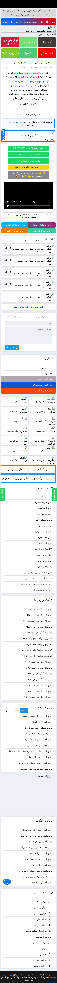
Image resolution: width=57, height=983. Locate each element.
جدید (30, 73)
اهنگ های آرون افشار (43, 913)
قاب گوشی (47, 373)
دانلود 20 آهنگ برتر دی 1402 (40, 673)
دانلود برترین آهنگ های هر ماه (15, 480)
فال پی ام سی (14, 469)
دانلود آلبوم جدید (45, 508)
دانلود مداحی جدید (44, 514)
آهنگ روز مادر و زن (44, 555)
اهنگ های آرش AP (44, 902)
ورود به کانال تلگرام (15, 225)
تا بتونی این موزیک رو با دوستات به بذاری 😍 (28, 174)
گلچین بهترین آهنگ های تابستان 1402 (36, 650)
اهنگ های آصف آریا (44, 919)
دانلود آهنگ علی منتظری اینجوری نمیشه (31, 261)
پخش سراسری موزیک (42, 590)
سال (8, 710)
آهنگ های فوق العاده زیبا (10, 42)
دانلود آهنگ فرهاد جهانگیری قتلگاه (37, 734)
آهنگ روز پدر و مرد (44, 561)
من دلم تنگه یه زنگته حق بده (32, 135)
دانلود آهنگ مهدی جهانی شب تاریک (37, 830)
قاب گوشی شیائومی (43, 390)
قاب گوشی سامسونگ (42, 385)
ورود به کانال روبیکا (42, 225)
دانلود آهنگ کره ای (44, 543)
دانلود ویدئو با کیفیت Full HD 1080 (28, 148)
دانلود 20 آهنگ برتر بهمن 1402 (39, 668)
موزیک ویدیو (39, 73)
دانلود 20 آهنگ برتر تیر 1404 (40, 609)
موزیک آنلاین (41, 469)
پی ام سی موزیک (16, 85)
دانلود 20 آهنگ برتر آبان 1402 (39, 685)
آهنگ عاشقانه (28, 42)
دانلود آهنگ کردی (45, 567)
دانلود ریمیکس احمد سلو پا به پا (38, 728)
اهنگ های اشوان (45, 954)
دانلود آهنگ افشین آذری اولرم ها (38, 757)
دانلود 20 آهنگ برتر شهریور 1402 (38, 697)
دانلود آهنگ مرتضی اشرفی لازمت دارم (35, 763)
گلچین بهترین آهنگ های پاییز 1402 (38, 644)
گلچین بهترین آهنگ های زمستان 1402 (36, 638)
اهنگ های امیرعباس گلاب (41, 960)
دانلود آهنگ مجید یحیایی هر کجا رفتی (36, 836)
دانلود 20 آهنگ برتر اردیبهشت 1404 (37, 621)
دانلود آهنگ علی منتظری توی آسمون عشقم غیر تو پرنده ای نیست (28, 250)
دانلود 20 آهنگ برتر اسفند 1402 (38, 662)
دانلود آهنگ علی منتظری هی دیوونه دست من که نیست (28, 286)
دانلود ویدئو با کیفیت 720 (28, 154)
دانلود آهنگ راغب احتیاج (42, 722)
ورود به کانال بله (42, 231)
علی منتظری (22, 73)
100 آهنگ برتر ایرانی (43, 549)
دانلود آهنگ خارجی (44, 537)
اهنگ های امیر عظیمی (42, 966)
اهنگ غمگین (47, 53)
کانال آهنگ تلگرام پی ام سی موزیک (37, 572)
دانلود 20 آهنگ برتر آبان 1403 (39, 632)
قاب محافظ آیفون (14, 122)
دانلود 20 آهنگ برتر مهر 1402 (39, 691)
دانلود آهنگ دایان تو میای (41, 865)
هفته (24, 710)
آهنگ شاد (46, 42)
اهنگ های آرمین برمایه (42, 907)
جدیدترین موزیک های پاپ (42, 478)
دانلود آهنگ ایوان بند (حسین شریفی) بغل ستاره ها (30, 751)
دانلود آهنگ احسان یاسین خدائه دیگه (36, 847)
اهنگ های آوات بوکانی (42, 925)
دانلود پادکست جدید (43, 531)
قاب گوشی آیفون (44, 379)
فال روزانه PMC (10, 53)
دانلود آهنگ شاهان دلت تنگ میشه (37, 739)
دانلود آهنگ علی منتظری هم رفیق (33, 297)
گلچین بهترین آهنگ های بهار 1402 (38, 656)
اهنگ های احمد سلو (43, 937)
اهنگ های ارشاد (45, 948)
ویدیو (16, 90)
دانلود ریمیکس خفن (43, 520)
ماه (16, 710)
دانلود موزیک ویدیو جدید (42, 502)
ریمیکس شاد (46, 496)
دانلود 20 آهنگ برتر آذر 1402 (40, 679)
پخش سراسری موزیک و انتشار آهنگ (36, 584)
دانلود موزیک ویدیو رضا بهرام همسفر (36, 769)
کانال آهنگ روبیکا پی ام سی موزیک (37, 578)
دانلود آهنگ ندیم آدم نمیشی (40, 853)
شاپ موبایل (47, 367)
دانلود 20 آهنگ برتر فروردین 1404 (37, 627)
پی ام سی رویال (45, 526)
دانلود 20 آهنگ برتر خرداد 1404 (39, 615)
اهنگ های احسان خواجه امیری (39, 931)
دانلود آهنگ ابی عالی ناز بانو (40, 745)
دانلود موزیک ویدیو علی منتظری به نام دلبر (31, 62)
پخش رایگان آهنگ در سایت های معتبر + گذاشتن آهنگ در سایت (28, 22)
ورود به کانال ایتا (15, 231)
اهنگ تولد (28, 53)
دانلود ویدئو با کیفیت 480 (28, 161)
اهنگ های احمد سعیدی (42, 943)
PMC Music (28, 4)
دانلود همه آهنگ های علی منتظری (28, 167)
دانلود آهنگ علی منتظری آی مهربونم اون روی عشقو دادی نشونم (29, 274)
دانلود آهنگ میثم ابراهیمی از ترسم (37, 716)
